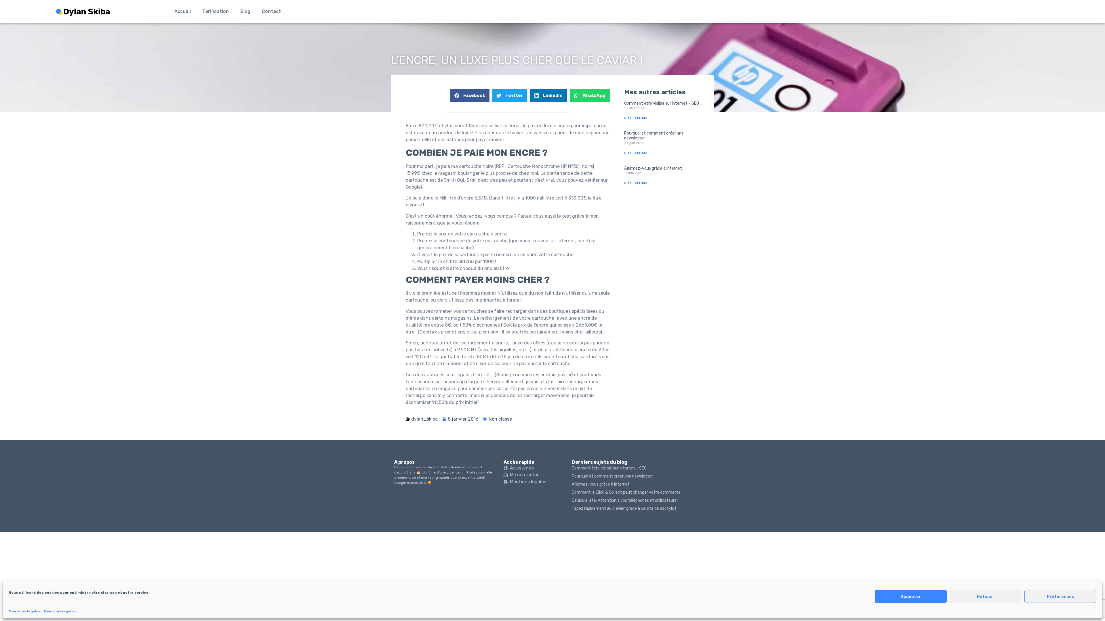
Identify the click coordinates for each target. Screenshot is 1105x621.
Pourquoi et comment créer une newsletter (654, 136)
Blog (245, 11)
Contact (271, 11)
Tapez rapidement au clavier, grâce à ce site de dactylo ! (624, 508)
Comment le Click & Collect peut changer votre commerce (626, 492)
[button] (469, 95)
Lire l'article (635, 118)
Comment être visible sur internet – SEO (661, 103)
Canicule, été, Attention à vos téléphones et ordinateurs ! (625, 500)
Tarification (215, 11)
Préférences (1060, 596)
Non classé (500, 419)
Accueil (182, 11)
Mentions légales (25, 611)
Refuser (986, 596)
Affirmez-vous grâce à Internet (653, 168)
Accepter (911, 596)
